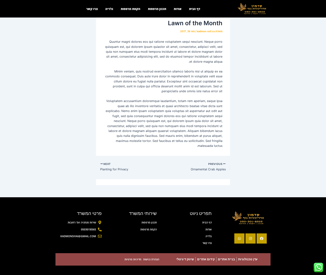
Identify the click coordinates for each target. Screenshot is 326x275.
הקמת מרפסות (130, 9)
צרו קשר (92, 9)
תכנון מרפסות (157, 9)
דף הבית (194, 9)
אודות (177, 9)
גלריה (109, 9)
